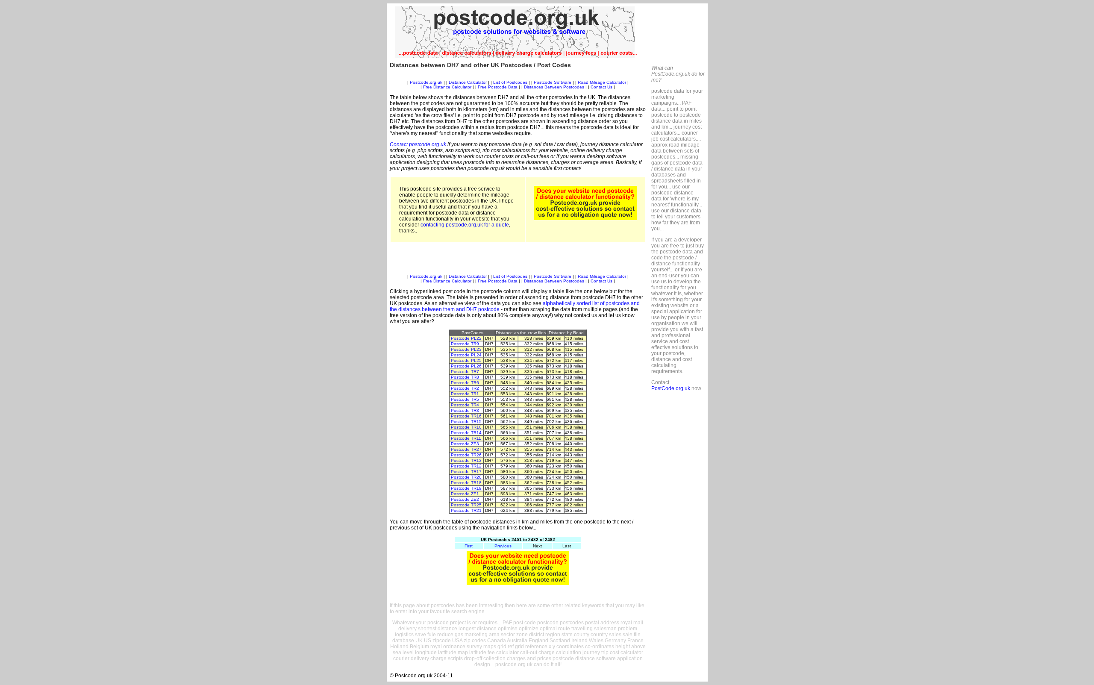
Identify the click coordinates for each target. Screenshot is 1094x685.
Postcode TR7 (465, 371)
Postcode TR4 (465, 405)
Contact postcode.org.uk (418, 144)
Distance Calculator (468, 82)
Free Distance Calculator (447, 87)
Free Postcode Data (498, 87)
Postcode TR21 (466, 510)
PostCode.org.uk (670, 388)
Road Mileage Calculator (602, 82)
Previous (503, 546)
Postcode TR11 (466, 438)
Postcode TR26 (466, 455)
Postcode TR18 (466, 482)
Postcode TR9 (465, 343)
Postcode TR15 (466, 421)
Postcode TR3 (465, 410)
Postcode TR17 (466, 471)
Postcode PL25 (466, 360)
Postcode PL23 (466, 349)
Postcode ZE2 (465, 499)
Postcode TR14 (466, 432)
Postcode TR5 (465, 399)
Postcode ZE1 (465, 493)
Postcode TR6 (465, 382)
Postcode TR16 (466, 416)
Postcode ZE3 (465, 443)
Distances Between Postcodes (554, 87)
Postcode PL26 (466, 366)
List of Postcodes (510, 82)
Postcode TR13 (466, 460)
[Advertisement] (518, 76)
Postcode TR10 (466, 427)
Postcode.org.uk (426, 82)
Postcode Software (552, 82)
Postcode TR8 (465, 377)
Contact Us (602, 87)
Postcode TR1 (465, 393)
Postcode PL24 (466, 355)
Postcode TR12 (466, 466)
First (469, 546)
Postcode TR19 (466, 488)
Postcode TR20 (466, 477)
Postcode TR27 (466, 449)
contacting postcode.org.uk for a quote (465, 225)
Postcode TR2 (465, 388)
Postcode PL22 (466, 338)
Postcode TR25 (466, 505)
